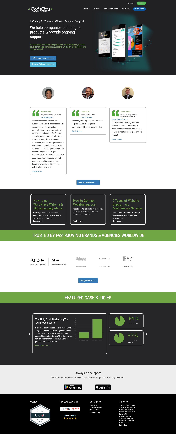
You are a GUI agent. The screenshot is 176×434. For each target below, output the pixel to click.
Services (86, 9)
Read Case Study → (43, 345)
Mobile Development (125, 423)
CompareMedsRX (86, 117)
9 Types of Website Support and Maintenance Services (128, 204)
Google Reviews (37, 171)
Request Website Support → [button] (43, 64)
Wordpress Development (126, 418)
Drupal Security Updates (126, 409)
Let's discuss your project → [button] (43, 58)
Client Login (125, 9)
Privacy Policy (95, 412)
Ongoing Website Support (111, 9)
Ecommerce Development (127, 421)
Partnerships (123, 425)
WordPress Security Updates (127, 407)
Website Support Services (127, 405)
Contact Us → (141, 3)
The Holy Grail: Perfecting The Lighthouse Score (51, 321)
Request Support (139, 9)
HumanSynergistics (47, 117)
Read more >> (38, 221)
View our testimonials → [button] (88, 182)
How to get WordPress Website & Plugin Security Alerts (48, 204)
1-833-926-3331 (130, 3)
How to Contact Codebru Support (84, 202)
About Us (96, 9)
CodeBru (40, 8)
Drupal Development (125, 416)
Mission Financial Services (120, 119)
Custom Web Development (127, 412)
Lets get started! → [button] (88, 280)
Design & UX (122, 414)
